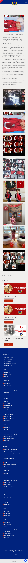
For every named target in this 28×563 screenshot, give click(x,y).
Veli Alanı (6, 502)
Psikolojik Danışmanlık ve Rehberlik (12, 454)
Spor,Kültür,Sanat (8, 466)
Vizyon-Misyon (7, 361)
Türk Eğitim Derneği (8, 357)
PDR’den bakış (7, 388)
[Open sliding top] (1, 1)
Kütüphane (6, 407)
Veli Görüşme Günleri (9, 438)
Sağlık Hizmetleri (8, 405)
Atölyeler (6, 409)
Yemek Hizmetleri (8, 412)
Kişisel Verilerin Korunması (10, 363)
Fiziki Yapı (6, 401)
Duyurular (6, 392)
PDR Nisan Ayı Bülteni (9, 317)
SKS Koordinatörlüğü (9, 458)
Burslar (6, 376)
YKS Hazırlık (7, 531)
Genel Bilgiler (7, 383)
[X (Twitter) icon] (12, 554)
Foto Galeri (7, 511)
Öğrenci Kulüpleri (8, 436)
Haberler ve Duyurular (9, 497)
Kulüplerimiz (7, 420)
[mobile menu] (26, 2)
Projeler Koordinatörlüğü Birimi (11, 456)
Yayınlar (6, 500)
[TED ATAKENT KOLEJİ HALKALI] (14, 2)
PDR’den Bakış (7, 432)
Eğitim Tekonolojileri (9, 418)
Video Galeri (7, 513)
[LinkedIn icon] (15, 554)
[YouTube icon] (14, 554)
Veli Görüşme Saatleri (9, 535)
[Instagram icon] (16, 554)
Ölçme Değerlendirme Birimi (10, 449)
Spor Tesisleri (7, 403)
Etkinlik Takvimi (7, 504)
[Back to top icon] (14, 547)
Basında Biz (7, 515)
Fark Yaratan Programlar (10, 464)
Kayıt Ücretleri (7, 374)
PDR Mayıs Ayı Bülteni (9, 296)
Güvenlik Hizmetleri (8, 416)
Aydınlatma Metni (8, 365)
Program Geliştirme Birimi (10, 451)
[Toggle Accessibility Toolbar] (25, 560)
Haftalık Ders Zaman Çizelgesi (11, 390)
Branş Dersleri (7, 385)
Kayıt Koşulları (7, 372)
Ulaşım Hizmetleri (8, 414)
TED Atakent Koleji (8, 359)
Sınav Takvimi (7, 484)
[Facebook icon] (11, 554)
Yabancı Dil (6, 462)
